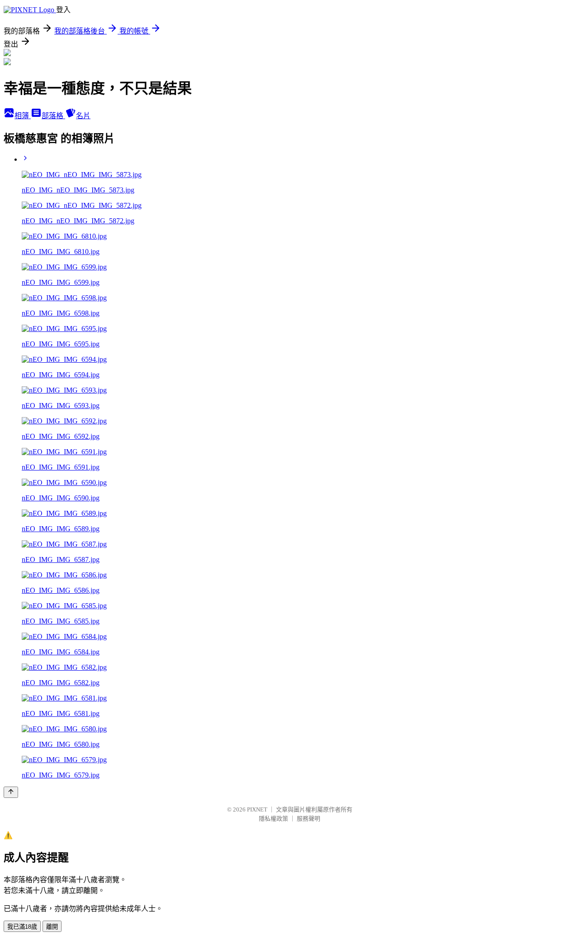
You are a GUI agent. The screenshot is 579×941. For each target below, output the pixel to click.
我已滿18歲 (22, 926)
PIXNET (257, 809)
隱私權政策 (273, 818)
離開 (52, 926)
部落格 (53, 116)
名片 (83, 116)
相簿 (22, 116)
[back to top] (11, 792)
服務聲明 (308, 818)
